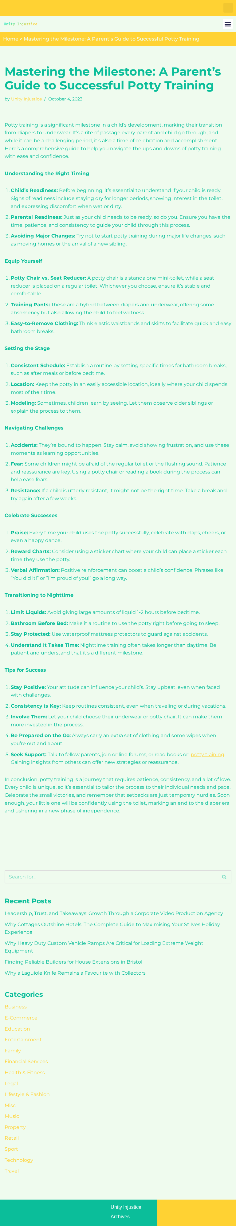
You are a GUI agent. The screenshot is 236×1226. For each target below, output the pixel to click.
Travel (12, 1171)
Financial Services (26, 1061)
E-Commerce (21, 1018)
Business (16, 1007)
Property (15, 1127)
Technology (19, 1160)
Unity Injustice (26, 99)
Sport (11, 1149)
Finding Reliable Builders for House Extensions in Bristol (73, 962)
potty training (207, 754)
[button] (228, 8)
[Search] (224, 876)
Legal (11, 1084)
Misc (10, 1105)
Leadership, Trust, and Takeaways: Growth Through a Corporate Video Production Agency (114, 913)
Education (17, 1029)
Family (13, 1051)
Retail (12, 1138)
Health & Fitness (25, 1072)
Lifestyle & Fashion (27, 1094)
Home (10, 39)
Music (12, 1116)
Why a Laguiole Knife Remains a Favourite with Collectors (75, 973)
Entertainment (23, 1040)
